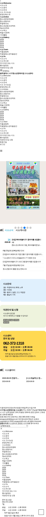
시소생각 (3, 8)
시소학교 (3, 30)
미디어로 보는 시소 (7, 63)
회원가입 (3, 142)
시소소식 (3, 59)
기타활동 (3, 35)
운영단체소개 (5, 14)
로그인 (2, 144)
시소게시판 (4, 61)
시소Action (4, 17)
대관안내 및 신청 (6, 68)
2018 (2, 47)
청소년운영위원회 (7, 19)
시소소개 (3, 5)
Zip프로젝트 (4, 28)
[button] (15, 228)
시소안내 (3, 10)
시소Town (4, 49)
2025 (2, 41)
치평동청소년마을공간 (8, 54)
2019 (2, 45)
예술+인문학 (5, 33)
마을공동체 (4, 52)
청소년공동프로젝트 (7, 26)
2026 (2, 39)
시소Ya (2, 56)
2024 (2, 43)
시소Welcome (5, 3)
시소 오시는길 (5, 12)
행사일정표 (4, 65)
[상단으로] (41, 512)
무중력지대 (4, 24)
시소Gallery (4, 37)
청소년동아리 (5, 21)
